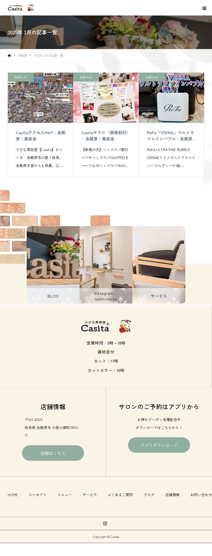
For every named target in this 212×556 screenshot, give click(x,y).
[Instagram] (105, 523)
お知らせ (20, 77)
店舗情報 (172, 494)
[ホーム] (9, 55)
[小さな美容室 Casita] (21, 7)
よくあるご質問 (120, 494)
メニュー (64, 494)
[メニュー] (204, 7)
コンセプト (37, 494)
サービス (89, 494)
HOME (13, 494)
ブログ (148, 494)
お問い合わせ (201, 494)
